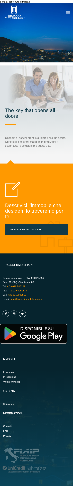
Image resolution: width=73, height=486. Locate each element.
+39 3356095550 (17, 294)
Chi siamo (8, 404)
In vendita (8, 372)
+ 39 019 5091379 (17, 290)
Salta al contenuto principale (15, 1)
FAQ (5, 431)
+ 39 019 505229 (16, 286)
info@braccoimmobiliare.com (26, 299)
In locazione (9, 376)
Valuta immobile (11, 381)
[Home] (14, 11)
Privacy (7, 436)
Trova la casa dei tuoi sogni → (26, 230)
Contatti (7, 426)
